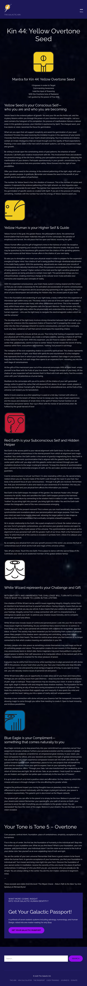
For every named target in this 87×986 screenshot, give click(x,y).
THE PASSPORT (39, 980)
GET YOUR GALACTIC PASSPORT (26, 930)
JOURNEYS (65, 980)
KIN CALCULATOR (25, 980)
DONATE (74, 980)
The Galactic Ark (45, 976)
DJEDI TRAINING (53, 980)
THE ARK (13, 980)
